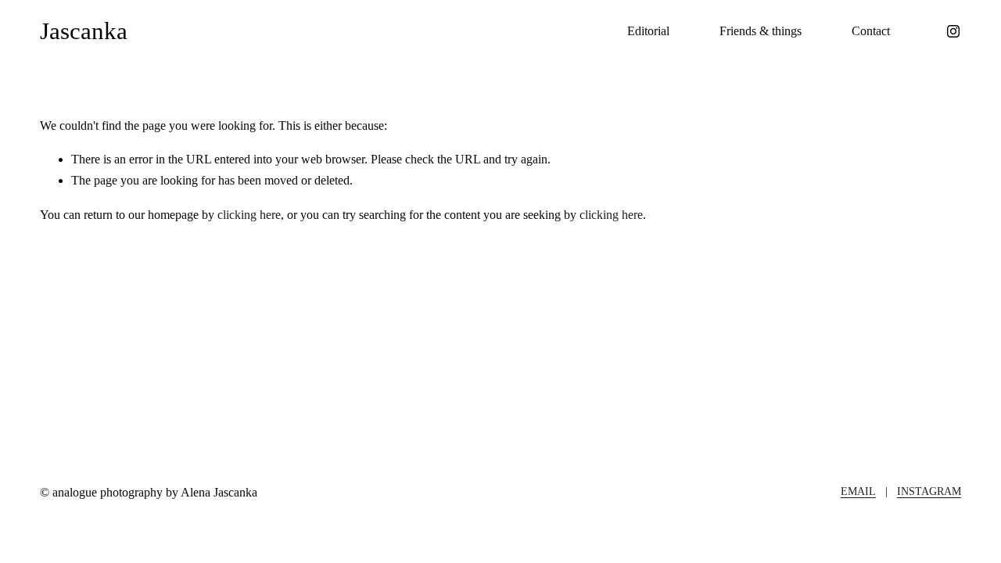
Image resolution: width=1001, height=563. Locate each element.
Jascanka (83, 31)
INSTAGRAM (929, 491)
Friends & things (760, 31)
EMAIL (858, 491)
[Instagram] (953, 31)
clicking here (249, 214)
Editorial (648, 31)
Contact (871, 31)
